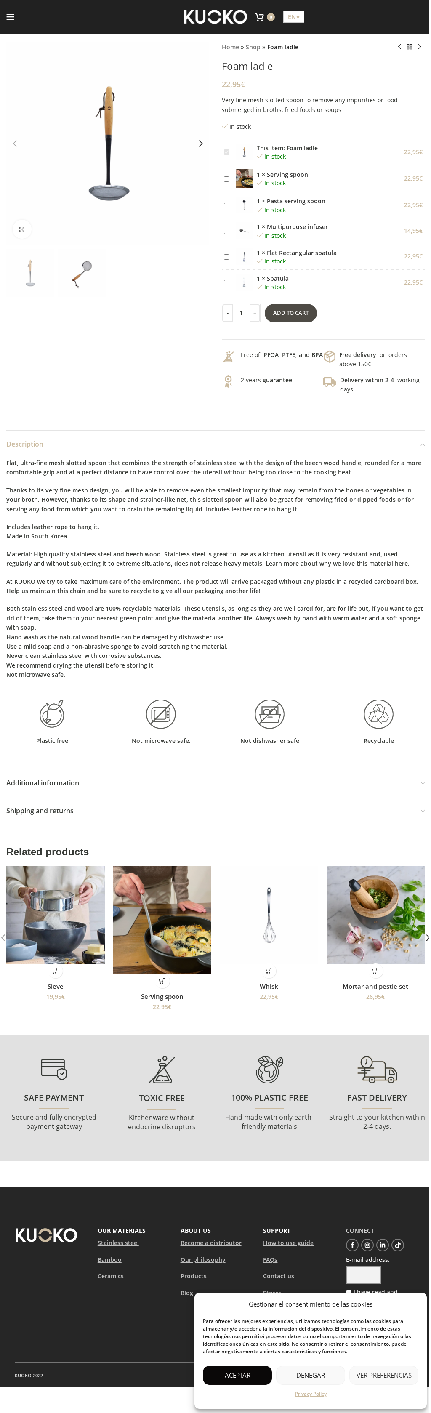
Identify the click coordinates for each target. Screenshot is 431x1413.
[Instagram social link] (367, 1245)
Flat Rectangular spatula (302, 253)
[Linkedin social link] (382, 1245)
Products (194, 1276)
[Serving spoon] (162, 920)
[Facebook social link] (352, 1245)
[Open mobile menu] (10, 16)
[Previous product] (399, 47)
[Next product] (420, 47)
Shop (253, 47)
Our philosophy (203, 1260)
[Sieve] (55, 915)
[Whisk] (269, 915)
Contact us (278, 1276)
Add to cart (291, 313)
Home (230, 47)
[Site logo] (215, 16)
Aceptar (237, 1375)
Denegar (310, 1375)
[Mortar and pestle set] (376, 915)
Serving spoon (287, 174)
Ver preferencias (384, 1375)
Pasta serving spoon (296, 201)
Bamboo (110, 1260)
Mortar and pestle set (375, 986)
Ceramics (111, 1276)
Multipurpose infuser (297, 227)
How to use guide (288, 1243)
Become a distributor (211, 1243)
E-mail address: (368, 1260)
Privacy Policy (311, 1393)
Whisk (269, 986)
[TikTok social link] (397, 1245)
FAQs (270, 1260)
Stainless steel (118, 1243)
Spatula (278, 278)
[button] (14, 143)
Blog (187, 1293)
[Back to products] (409, 47)
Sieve (56, 986)
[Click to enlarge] (22, 229)
